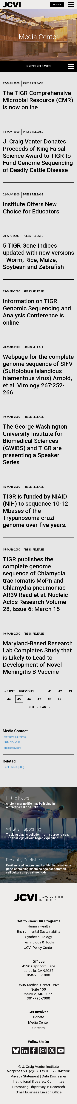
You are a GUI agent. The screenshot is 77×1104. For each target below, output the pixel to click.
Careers (38, 1028)
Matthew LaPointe (15, 737)
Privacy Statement (25, 1076)
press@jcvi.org (12, 747)
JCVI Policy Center (38, 947)
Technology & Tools (38, 942)
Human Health (38, 926)
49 (60, 699)
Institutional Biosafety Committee (38, 1081)
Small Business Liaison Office (38, 1092)
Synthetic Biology (38, 937)
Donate (57, 4)
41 (51, 691)
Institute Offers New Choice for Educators (31, 208)
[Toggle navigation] (71, 4)
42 (61, 691)
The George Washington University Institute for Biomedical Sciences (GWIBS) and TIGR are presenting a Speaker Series (35, 444)
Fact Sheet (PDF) (14, 767)
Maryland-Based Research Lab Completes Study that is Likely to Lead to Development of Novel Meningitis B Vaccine (38, 657)
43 (71, 691)
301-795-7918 (12, 742)
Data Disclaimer (54, 1076)
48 (50, 699)
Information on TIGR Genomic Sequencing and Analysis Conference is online (37, 312)
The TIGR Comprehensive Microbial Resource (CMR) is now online (38, 100)
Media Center (38, 1022)
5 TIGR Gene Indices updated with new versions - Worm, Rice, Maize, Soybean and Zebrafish (38, 256)
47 (40, 699)
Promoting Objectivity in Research (38, 1087)
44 (10, 699)
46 (30, 699)
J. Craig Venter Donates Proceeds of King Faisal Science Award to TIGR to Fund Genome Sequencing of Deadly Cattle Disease (38, 156)
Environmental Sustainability (38, 931)
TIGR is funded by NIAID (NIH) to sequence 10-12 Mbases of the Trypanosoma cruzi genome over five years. (35, 511)
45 (20, 699)
